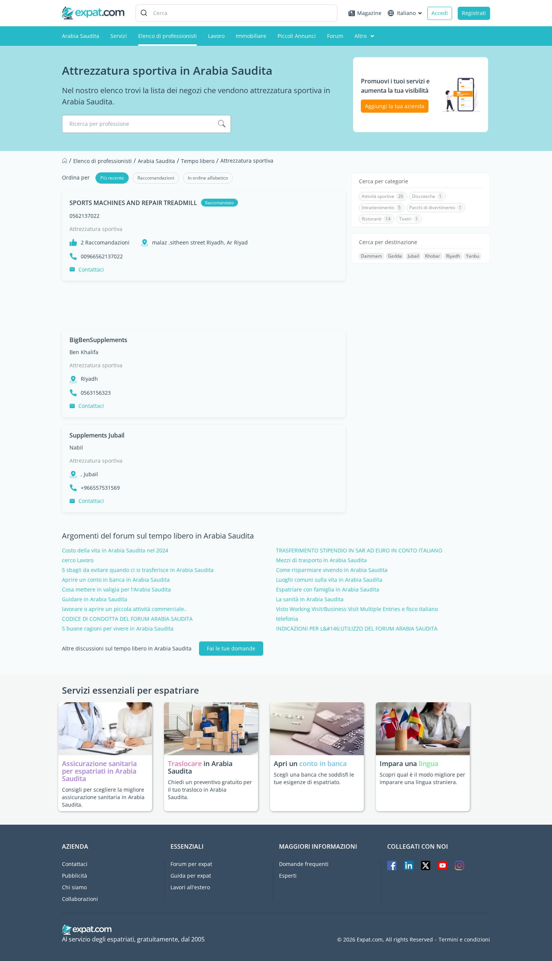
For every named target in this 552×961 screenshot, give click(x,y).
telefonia (287, 619)
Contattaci (91, 269)
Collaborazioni (80, 898)
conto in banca (323, 763)
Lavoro (216, 35)
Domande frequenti (304, 863)
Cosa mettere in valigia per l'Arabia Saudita (116, 589)
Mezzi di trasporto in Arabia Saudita (321, 560)
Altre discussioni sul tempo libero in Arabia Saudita (127, 648)
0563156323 (96, 392)
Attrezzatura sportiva (95, 228)
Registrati (474, 13)
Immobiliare (251, 35)
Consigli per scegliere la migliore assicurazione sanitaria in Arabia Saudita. (103, 797)
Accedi (439, 13)
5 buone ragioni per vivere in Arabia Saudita (117, 628)
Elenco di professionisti (167, 35)
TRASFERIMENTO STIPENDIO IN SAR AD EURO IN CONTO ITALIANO (359, 550)
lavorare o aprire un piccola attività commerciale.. (124, 609)
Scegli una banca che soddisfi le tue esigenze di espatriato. (314, 778)
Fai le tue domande (231, 648)
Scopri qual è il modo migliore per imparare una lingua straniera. (422, 778)
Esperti (288, 875)
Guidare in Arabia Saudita (94, 599)
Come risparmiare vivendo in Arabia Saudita (332, 570)
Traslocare (186, 763)
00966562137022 (102, 256)
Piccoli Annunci (297, 35)
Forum (335, 35)
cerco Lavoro (78, 560)
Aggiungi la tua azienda (394, 106)
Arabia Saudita (80, 35)
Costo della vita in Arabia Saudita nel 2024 (115, 550)
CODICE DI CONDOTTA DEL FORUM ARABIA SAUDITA (127, 619)
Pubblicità (74, 875)
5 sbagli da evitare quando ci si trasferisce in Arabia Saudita (138, 570)
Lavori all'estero (190, 887)
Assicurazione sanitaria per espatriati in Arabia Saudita (99, 771)
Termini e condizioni (464, 939)
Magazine (369, 13)
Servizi (118, 35)
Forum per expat (191, 863)
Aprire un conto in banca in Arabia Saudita (116, 579)
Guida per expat (190, 875)
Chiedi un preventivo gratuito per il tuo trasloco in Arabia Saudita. (210, 789)
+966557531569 (100, 487)
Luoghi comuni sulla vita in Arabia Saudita (329, 579)
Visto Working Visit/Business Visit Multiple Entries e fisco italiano (357, 609)
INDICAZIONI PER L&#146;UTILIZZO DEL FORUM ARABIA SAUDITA (356, 628)
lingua (428, 763)
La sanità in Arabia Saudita (310, 599)
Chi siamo (74, 887)
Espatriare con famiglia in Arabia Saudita (327, 589)
